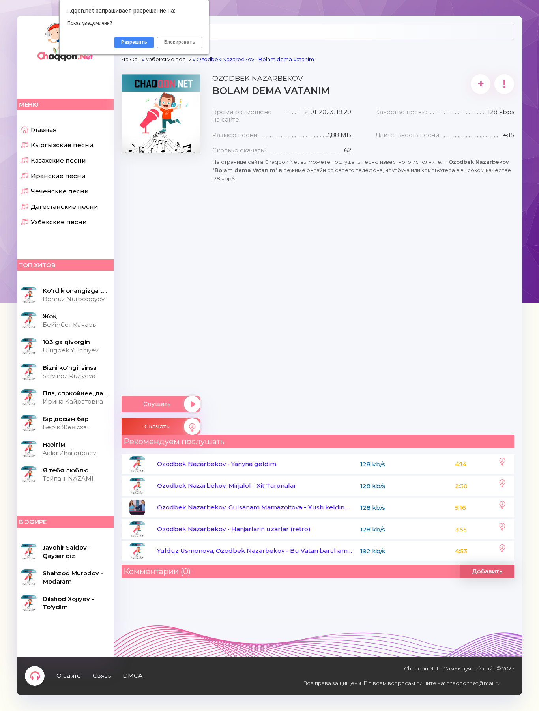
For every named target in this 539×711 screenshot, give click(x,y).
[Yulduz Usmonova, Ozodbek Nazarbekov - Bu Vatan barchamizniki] (502, 551)
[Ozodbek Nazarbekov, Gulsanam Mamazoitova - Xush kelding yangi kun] (502, 507)
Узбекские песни (59, 222)
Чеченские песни (60, 191)
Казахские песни (58, 160)
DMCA (132, 675)
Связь (102, 675)
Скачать (157, 426)
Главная (44, 129)
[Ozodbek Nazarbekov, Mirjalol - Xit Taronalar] (502, 486)
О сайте (68, 675)
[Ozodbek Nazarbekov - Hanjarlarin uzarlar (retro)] (502, 529)
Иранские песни (58, 176)
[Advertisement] (161, 271)
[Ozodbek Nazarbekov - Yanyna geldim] (502, 464)
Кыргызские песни (62, 145)
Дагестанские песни (64, 206)
